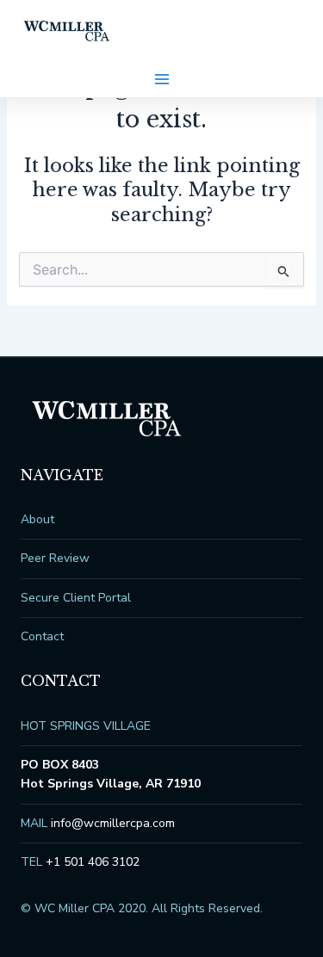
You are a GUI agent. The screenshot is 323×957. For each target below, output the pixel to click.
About (37, 519)
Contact (42, 636)
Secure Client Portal (76, 598)
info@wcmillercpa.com (113, 823)
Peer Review (55, 558)
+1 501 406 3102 (93, 862)
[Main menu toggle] (162, 79)
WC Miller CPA (67, 31)
